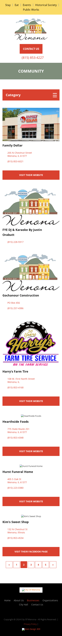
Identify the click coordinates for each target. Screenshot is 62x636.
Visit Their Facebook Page (31, 551)
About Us (19, 600)
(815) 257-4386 (15, 308)
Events (27, 5)
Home (7, 600)
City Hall (23, 604)
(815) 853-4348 (15, 438)
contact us (31, 49)
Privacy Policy (30, 624)
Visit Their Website (31, 175)
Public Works (31, 9)
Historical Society (46, 5)
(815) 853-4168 (15, 387)
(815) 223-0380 (15, 488)
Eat (17, 5)
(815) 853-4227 (33, 57)
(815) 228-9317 (15, 242)
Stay (8, 5)
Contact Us (37, 604)
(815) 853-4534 (15, 538)
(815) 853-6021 (15, 161)
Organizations (50, 600)
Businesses (33, 600)
